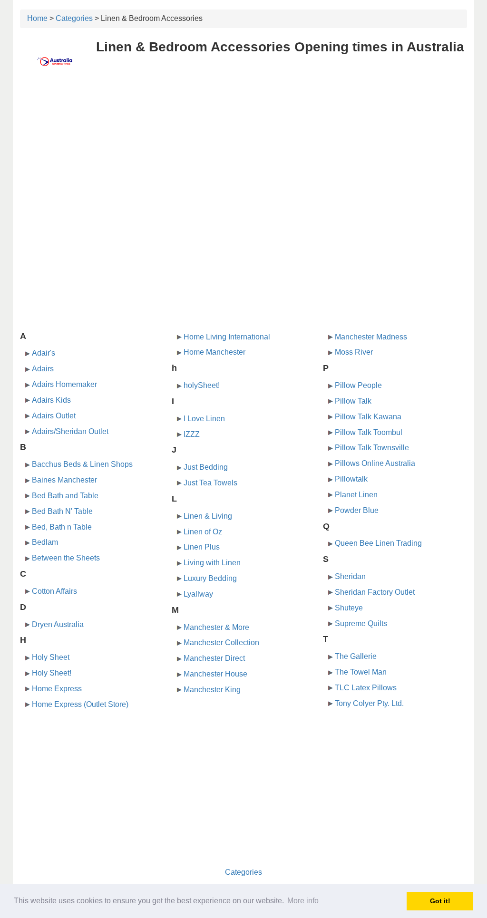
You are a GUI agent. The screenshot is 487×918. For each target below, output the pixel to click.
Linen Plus (202, 547)
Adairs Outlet (54, 416)
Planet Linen (356, 495)
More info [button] (303, 901)
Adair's (43, 353)
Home (37, 18)
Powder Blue (357, 510)
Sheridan (350, 576)
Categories (74, 18)
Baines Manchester (64, 480)
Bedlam (45, 542)
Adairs (43, 369)
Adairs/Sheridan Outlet (70, 431)
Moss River (354, 352)
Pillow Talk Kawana (368, 417)
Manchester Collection (221, 642)
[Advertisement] (243, 150)
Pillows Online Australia (375, 463)
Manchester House (215, 674)
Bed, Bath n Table (62, 527)
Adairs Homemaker (64, 384)
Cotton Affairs (54, 591)
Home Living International (227, 337)
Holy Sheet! (51, 673)
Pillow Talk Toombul (368, 432)
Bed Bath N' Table (62, 511)
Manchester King (212, 690)
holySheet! (202, 385)
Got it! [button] (440, 901)
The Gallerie (356, 656)
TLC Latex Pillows (366, 688)
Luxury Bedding (210, 578)
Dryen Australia (58, 624)
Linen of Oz (203, 532)
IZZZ (192, 434)
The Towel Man (361, 672)
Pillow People (358, 385)
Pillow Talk (353, 401)
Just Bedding (206, 467)
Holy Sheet (50, 657)
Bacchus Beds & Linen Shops (82, 464)
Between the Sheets (66, 558)
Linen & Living (208, 516)
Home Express (57, 689)
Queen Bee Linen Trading (378, 543)
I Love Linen (204, 419)
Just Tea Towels (210, 483)
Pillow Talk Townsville (372, 448)
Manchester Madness (371, 337)
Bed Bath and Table (65, 496)
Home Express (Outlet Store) (80, 704)
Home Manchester (214, 352)
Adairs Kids (51, 400)
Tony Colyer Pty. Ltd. (369, 703)
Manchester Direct (214, 658)
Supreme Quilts (361, 623)
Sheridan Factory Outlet (375, 592)
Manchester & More (216, 627)
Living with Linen (212, 563)
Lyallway (198, 594)
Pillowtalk (351, 479)
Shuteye (349, 608)
